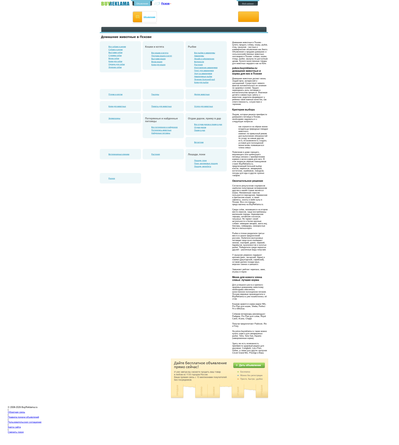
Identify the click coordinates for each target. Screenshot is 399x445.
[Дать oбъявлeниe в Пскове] (248, 16)
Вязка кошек (156, 62)
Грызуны (155, 94)
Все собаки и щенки (117, 47)
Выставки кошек (158, 59)
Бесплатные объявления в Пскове (115, 4)
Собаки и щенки (115, 50)
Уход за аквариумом (203, 74)
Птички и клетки (115, 94)
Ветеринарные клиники (118, 154)
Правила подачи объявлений (23, 417)
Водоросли (199, 62)
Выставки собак (115, 53)
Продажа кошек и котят (161, 56)
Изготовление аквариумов (205, 68)
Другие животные (202, 94)
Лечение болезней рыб (204, 79)
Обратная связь (16, 412)
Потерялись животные (161, 130)
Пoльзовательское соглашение (24, 422)
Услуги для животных (203, 106)
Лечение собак (115, 67)
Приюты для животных (161, 106)
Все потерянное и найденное (164, 127)
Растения (198, 65)
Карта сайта (14, 427)
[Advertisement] (126, 380)
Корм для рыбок (201, 82)
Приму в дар (199, 130)
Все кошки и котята (159, 53)
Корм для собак (115, 61)
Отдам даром (200, 127)
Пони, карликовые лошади (206, 163)
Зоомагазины (114, 118)
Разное (111, 178)
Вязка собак (113, 58)
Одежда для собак (116, 64)
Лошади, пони (200, 160)
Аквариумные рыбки (203, 76)
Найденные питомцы (160, 133)
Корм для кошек (158, 65)
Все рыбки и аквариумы (204, 53)
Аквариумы (199, 56)
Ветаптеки (199, 142)
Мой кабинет (248, 3)
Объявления (142, 3)
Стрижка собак (115, 55)
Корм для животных (117, 106)
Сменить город (16, 432)
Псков (165, 3)
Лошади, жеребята (202, 166)
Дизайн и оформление (204, 59)
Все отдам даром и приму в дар (208, 124)
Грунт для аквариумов (204, 71)
